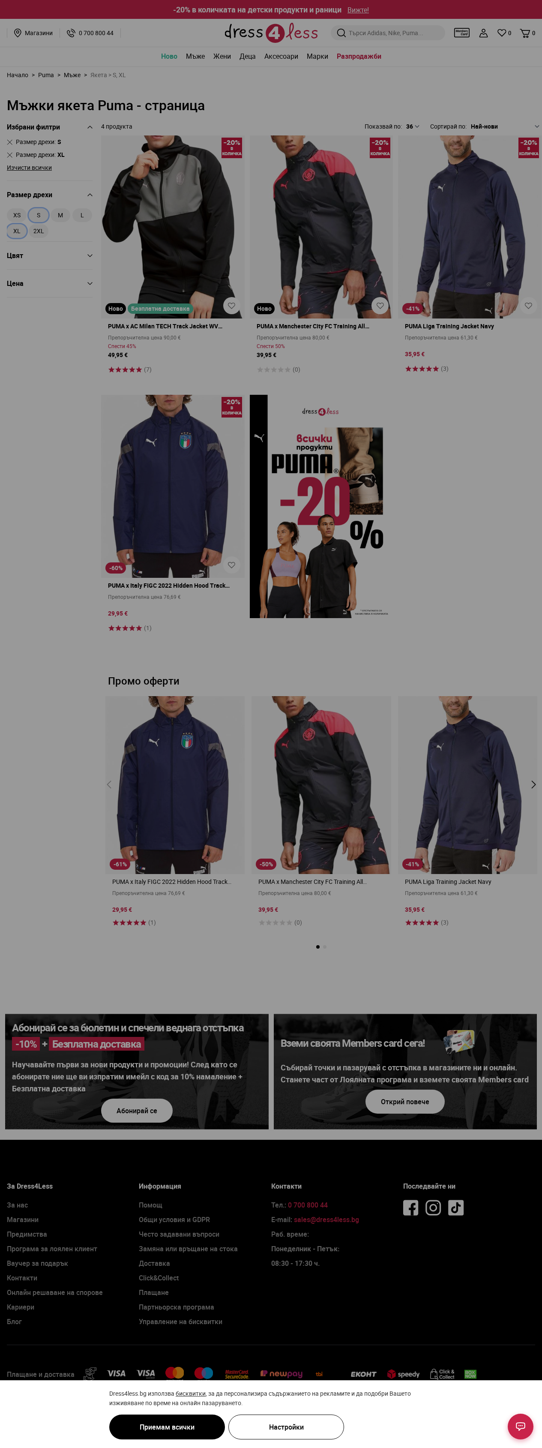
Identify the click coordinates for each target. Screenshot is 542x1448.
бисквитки (191, 1393)
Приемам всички (167, 1427)
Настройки (286, 1427)
